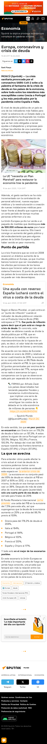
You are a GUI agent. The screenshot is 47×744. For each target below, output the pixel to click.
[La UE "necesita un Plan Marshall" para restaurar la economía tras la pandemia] (23, 156)
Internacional (17, 583)
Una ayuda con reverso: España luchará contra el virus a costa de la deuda (23, 293)
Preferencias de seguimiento (13, 711)
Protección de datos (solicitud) (14, 708)
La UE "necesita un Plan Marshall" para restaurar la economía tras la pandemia (20, 179)
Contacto (24, 701)
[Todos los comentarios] (4, 740)
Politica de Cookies (28, 704)
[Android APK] (9, 719)
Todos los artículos (7, 71)
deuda (15, 588)
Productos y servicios (10, 701)
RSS (30, 708)
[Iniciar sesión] (32, 18)
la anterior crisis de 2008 (20, 473)
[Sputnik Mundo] (7, 19)
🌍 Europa (6, 588)
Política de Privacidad (10, 704)
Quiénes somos (7, 697)
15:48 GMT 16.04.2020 (10, 56)
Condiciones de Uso (23, 697)
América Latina (8, 675)
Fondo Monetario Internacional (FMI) (15, 593)
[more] (42, 188)
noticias (22, 598)
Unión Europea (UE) (9, 598)
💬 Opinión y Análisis (32, 583)
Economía (8, 284)
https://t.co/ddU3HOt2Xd (23, 411)
